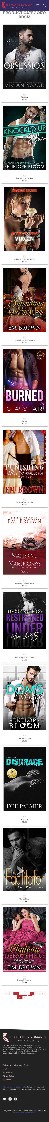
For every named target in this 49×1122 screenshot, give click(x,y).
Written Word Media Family (24, 1113)
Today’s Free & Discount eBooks (16, 1065)
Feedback (7, 1080)
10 (24, 997)
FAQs (5, 1069)
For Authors (7, 1073)
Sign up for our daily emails (14, 1087)
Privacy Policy (8, 1076)
